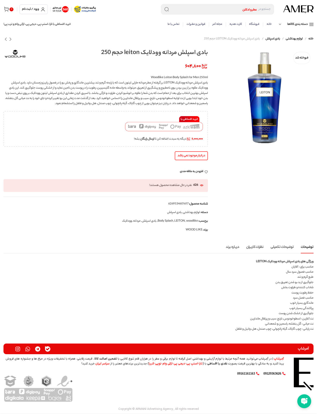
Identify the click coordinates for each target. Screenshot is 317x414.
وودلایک (127, 221)
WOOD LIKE (194, 229)
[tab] (307, 247)
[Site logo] (298, 9)
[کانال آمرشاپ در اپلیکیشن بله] (47, 349)
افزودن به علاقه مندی (191, 172)
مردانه (137, 221)
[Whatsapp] (27, 349)
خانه (311, 38)
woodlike (192, 221)
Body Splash (165, 221)
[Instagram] (17, 349)
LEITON (179, 221)
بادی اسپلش (272, 38)
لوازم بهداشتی (294, 38)
